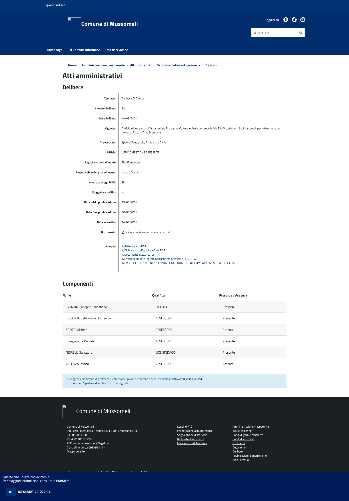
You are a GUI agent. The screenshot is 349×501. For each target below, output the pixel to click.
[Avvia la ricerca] (300, 32)
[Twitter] (294, 19)
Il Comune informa (83, 49)
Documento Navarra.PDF (139, 254)
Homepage (54, 49)
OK (11, 492)
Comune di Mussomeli (109, 23)
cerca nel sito (261, 33)
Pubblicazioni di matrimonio (249, 455)
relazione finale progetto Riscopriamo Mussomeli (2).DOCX (160, 258)
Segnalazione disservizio (192, 435)
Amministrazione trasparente (103, 65)
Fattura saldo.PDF (135, 246)
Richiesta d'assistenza (190, 439)
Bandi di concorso (243, 439)
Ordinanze (238, 443)
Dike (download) (192, 379)
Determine (239, 447)
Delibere (237, 451)
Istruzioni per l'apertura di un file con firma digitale (96, 383)
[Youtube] (302, 19)
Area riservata (115, 49)
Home (72, 65)
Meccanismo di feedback (192, 443)
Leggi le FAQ (184, 426)
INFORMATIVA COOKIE (34, 491)
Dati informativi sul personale (178, 65)
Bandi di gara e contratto (247, 435)
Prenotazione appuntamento (194, 430)
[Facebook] (285, 19)
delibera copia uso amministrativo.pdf (147, 232)
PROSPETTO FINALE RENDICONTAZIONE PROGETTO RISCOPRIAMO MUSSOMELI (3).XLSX (179, 263)
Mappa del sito (76, 451)
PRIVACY (62, 480)
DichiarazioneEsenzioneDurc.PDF (144, 250)
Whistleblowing (242, 430)
